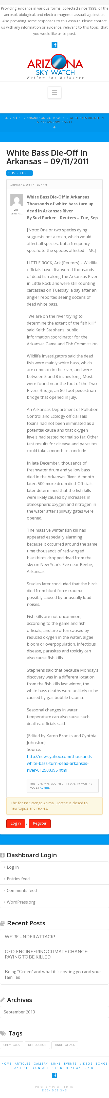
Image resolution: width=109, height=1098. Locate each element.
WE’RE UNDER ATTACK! (30, 936)
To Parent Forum (19, 173)
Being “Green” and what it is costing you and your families (53, 974)
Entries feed (18, 879)
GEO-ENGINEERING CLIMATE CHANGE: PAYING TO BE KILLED (46, 954)
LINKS (56, 1063)
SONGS (102, 1063)
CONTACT (40, 1068)
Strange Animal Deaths (46, 118)
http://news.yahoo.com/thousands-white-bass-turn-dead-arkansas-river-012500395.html (60, 763)
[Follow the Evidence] (54, 65)
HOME (7, 1063)
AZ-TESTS (22, 1068)
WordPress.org (21, 902)
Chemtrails (11, 1045)
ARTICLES (22, 1063)
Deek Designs (54, 1090)
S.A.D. (17, 118)
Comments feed (22, 890)
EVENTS (70, 1063)
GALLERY (41, 1063)
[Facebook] (54, 45)
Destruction (37, 1045)
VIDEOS (86, 1063)
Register (39, 823)
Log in (16, 823)
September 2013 (19, 1012)
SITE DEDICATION (66, 1068)
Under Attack (65, 1045)
